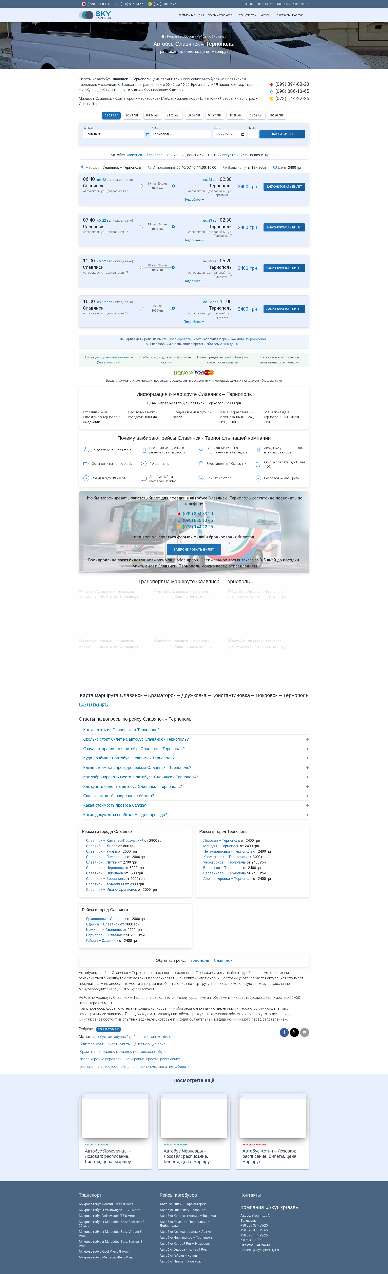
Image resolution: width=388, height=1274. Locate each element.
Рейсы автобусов (220, 15)
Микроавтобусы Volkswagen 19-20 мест (109, 1210)
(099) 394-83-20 (292, 84)
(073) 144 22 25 (165, 4)
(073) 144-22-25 (292, 98)
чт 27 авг (214, 115)
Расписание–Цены (191, 15)
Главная (247, 4)
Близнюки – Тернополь (222, 868)
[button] (234, 15)
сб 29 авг (256, 115)
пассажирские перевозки (101, 1059)
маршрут (109, 1051)
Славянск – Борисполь (105, 878)
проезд (152, 1059)
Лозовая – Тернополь (221, 840)
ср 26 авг (194, 115)
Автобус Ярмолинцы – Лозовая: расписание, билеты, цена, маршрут (109, 1156)
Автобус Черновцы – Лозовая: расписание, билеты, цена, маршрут (188, 1156)
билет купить (119, 1044)
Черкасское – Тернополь (224, 862)
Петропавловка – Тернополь (227, 851)
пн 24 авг (152, 115)
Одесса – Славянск (102, 924)
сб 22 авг (111, 115)
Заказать (283, 15)
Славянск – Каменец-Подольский (114, 840)
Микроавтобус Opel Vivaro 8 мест (104, 1251)
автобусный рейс (122, 1036)
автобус (99, 1036)
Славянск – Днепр (101, 846)
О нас (259, 4)
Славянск (128, 1066)
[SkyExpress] (95, 15)
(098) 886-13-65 (292, 91)
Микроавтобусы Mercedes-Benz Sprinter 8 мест (110, 1243)
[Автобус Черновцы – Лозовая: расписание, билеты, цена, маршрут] (194, 1115)
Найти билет (282, 134)
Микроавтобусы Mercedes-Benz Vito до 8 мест (110, 1233)
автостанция (150, 1036)
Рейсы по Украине (108, 1029)
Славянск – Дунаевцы (105, 884)
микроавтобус (152, 1051)
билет (168, 1036)
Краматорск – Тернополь (225, 857)
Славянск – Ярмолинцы (106, 857)
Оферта (270, 4)
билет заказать (92, 1044)
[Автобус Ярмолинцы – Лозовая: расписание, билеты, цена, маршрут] (115, 1115)
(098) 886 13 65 (132, 4)
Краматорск (90, 1051)
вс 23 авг (132, 115)
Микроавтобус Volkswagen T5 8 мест (107, 1216)
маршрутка (128, 1051)
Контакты (284, 4)
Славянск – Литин (101, 862)
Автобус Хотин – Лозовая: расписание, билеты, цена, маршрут (269, 1156)
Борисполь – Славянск (105, 935)
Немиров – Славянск (104, 929)
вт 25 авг (173, 115)
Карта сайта (301, 4)
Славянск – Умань (101, 851)
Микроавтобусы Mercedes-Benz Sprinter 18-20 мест (112, 1224)
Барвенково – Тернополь (224, 873)
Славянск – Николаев (104, 873)
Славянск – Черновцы (105, 868)
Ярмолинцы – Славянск (106, 919)
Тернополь (148, 1066)
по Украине (134, 1059)
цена (163, 1066)
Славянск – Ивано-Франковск (111, 889)
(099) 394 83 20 (99, 4)
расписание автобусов (99, 1066)
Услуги (265, 15)
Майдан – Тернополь (221, 846)
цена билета (179, 1066)
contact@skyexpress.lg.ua (259, 1250)
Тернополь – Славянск (210, 960)
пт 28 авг (235, 115)
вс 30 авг (277, 115)
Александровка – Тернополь (227, 878)
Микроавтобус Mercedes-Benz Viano (106, 1257)
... (306, 15)
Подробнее (192, 199)
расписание (170, 1059)
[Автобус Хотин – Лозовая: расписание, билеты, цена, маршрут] (272, 1115)
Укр (300, 15)
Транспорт (246, 15)
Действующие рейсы (150, 1044)
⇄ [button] (147, 134)
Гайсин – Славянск (102, 940)
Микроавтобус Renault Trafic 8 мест (106, 1204)
